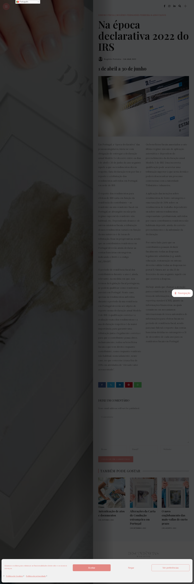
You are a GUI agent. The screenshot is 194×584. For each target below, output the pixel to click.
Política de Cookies (14, 576)
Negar (131, 567)
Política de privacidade (36, 576)
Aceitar (91, 567)
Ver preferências (170, 567)
